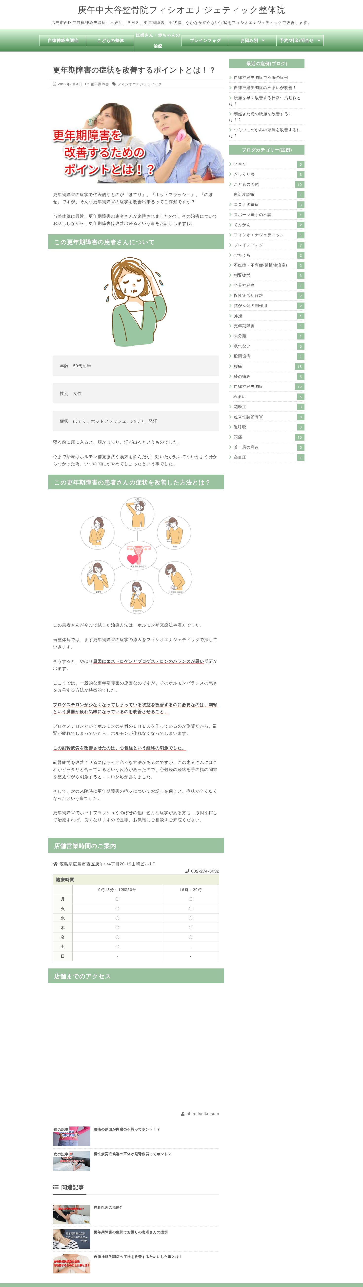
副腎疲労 (268, 275)
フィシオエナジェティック (140, 83)
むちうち (268, 255)
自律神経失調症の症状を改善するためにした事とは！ (138, 1256)
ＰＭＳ (268, 164)
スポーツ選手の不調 (268, 214)
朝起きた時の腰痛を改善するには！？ (261, 116)
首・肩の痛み (268, 447)
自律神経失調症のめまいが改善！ (265, 87)
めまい (267, 396)
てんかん (268, 224)
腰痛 (268, 366)
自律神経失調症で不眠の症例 (261, 77)
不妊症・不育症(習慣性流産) (268, 265)
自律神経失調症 (63, 40)
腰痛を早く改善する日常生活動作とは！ (265, 100)
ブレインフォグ (205, 40)
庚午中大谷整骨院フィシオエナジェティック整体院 (181, 9)
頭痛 (268, 437)
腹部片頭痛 (267, 194)
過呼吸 (268, 426)
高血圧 (268, 457)
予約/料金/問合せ (297, 40)
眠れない (268, 346)
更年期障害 (100, 83)
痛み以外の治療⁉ (108, 1207)
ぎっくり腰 (268, 174)
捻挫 (268, 315)
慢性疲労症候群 (268, 295)
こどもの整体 (110, 40)
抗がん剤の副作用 (268, 305)
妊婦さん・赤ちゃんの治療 (158, 40)
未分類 (268, 336)
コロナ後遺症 (268, 204)
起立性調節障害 (268, 416)
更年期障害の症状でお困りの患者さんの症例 (131, 1231)
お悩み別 (249, 40)
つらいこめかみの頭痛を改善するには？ (265, 132)
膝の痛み (268, 376)
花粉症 (268, 406)
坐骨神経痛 (268, 285)
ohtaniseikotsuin (203, 1113)
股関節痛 (268, 356)
